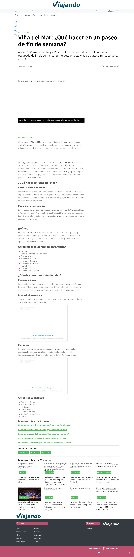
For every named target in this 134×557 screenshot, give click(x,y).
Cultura (36, 541)
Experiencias (78, 11)
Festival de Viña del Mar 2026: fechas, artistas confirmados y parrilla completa (28, 506)
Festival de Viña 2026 (104, 472)
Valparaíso (49, 497)
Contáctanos (94, 548)
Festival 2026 (24, 497)
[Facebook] (15, 22)
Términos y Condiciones (24, 555)
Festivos (22, 472)
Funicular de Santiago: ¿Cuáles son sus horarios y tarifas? (44, 442)
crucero (54, 15)
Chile (57, 11)
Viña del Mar (24, 452)
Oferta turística (30, 11)
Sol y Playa (68, 11)
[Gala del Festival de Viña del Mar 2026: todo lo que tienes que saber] (107, 469)
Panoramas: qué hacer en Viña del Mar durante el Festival (81, 479)
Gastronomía (38, 535)
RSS (98, 552)
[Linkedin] (15, 30)
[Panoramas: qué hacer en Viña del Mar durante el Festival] (81, 469)
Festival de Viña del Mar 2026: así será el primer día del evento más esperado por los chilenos (55, 481)
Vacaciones (49, 11)
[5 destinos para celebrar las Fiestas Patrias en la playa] (29, 469)
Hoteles (36, 528)
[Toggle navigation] (15, 11)
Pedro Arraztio (29, 137)
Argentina (18, 15)
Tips (61, 11)
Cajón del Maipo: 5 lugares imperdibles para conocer (42, 438)
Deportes (74, 497)
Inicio (20, 32)
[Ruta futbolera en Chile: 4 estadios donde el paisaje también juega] (81, 494)
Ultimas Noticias (21, 532)
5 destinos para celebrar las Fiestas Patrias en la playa (29, 479)
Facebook (89, 528)
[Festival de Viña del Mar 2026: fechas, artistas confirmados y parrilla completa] (29, 494)
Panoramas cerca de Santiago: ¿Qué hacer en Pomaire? (43, 434)
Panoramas (35, 452)
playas (34, 15)
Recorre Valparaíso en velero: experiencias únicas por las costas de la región (54, 506)
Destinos (41, 11)
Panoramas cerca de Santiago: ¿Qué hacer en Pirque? (42, 429)
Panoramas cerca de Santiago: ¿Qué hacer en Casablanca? (44, 425)
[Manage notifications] (129, 553)
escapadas (45, 452)
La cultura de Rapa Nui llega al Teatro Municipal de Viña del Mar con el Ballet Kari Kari (107, 506)
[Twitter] (15, 26)
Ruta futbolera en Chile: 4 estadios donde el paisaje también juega (81, 504)
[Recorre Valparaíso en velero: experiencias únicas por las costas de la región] (55, 494)
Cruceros (88, 11)
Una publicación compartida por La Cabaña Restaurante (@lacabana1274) (43, 338)
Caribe (27, 15)
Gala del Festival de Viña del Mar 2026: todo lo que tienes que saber (107, 479)
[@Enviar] (15, 34)
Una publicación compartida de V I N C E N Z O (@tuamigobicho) (43, 391)
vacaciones (44, 15)
